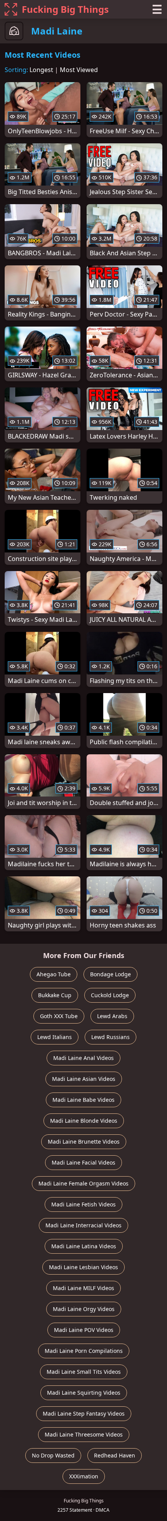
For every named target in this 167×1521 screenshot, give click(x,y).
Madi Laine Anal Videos (83, 1058)
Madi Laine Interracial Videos (83, 1225)
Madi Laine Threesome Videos (84, 1434)
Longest (41, 69)
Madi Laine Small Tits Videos (84, 1371)
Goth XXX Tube (59, 1016)
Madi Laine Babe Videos (83, 1099)
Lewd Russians (110, 1037)
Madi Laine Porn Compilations (84, 1350)
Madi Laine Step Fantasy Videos (84, 1413)
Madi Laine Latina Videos (83, 1246)
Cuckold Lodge (110, 995)
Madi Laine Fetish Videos (83, 1204)
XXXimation (83, 1476)
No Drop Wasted (53, 1455)
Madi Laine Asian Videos (83, 1078)
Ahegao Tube (54, 974)
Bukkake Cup (54, 995)
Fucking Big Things (65, 9)
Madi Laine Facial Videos (83, 1162)
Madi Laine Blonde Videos (83, 1120)
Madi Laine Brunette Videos (84, 1141)
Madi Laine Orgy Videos (84, 1309)
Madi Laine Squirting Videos (83, 1392)
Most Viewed (79, 69)
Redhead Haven (114, 1455)
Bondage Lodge (110, 974)
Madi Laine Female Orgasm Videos (83, 1183)
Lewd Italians (54, 1037)
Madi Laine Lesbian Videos (83, 1267)
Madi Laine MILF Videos (83, 1288)
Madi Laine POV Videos (83, 1329)
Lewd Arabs (112, 1016)
